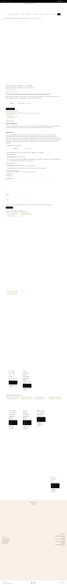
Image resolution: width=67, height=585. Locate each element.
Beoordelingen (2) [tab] (11, 117)
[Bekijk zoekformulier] (64, 1)
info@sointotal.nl (5, 541)
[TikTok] (62, 1)
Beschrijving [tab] (10, 114)
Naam (7, 194)
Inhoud (11, 103)
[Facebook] (58, 1)
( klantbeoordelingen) (11, 89)
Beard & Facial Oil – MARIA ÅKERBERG (41, 412)
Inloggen (54, 14)
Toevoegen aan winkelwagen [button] (13, 422)
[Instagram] (60, 1)
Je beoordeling (10, 178)
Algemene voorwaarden (8, 583)
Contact (48, 14)
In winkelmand (10, 108)
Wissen (28, 103)
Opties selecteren (12, 382)
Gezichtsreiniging (26, 113)
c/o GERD (19, 113)
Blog (10, 1)
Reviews (42, 14)
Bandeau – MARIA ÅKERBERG (26, 412)
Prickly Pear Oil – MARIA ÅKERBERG (13, 412)
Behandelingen (15, 14)
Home (8, 14)
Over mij (5, 1)
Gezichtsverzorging (35, 113)
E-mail (8, 199)
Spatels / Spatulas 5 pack (54, 479)
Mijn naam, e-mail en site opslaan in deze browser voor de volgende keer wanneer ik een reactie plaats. (29, 204)
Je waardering (9, 173)
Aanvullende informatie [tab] (12, 116)
